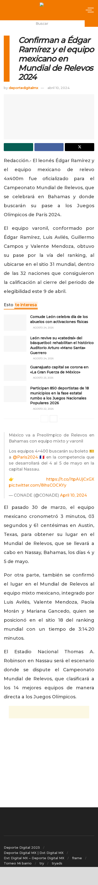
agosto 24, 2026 (43, 327)
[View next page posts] (53, 418)
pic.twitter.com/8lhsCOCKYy (37, 485)
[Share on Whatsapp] (18, 147)
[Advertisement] (49, 712)
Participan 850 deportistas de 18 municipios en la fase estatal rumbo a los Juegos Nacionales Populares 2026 (59, 395)
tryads (57, 863)
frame (77, 858)
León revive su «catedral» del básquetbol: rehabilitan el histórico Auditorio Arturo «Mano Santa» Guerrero (62, 345)
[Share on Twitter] (79, 147)
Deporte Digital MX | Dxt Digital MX (34, 853)
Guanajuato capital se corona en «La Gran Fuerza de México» (59, 369)
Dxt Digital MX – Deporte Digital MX (34, 858)
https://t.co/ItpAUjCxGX (70, 479)
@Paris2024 (25, 457)
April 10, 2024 (73, 495)
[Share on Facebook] (49, 147)
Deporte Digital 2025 (22, 847)
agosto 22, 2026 (43, 408)
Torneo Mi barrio (18, 863)
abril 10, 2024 (58, 88)
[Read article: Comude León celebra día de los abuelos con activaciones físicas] (15, 322)
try (41, 863)
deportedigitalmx (23, 88)
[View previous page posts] (44, 418)
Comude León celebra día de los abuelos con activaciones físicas (59, 319)
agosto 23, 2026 (42, 377)
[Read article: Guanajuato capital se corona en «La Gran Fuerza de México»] (15, 373)
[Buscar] (91, 23)
